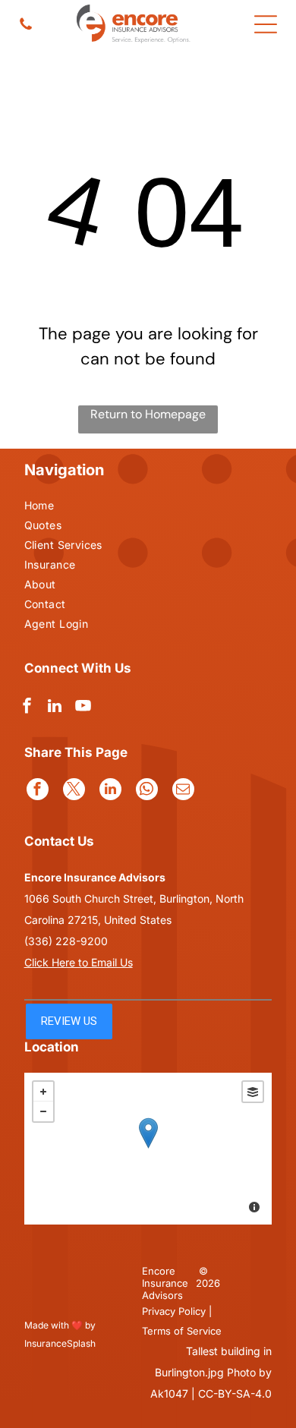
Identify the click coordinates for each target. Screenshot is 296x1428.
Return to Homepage (148, 414)
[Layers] (253, 1092)
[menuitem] (73, 507)
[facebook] (26, 708)
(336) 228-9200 (66, 941)
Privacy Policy (174, 1311)
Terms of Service (182, 1331)
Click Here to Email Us (78, 962)
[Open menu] (265, 24)
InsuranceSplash (60, 1343)
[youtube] (83, 708)
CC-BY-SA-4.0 (235, 1393)
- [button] (43, 1111)
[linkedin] (55, 708)
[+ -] (148, 1149)
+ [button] (43, 1092)
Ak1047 (169, 1393)
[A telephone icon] (25, 28)
